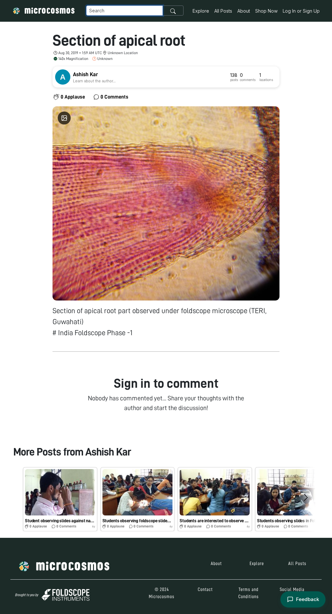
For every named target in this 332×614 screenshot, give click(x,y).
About (243, 11)
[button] (60, 499)
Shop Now (266, 11)
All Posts (223, 11)
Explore (201, 11)
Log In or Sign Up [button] (301, 11)
